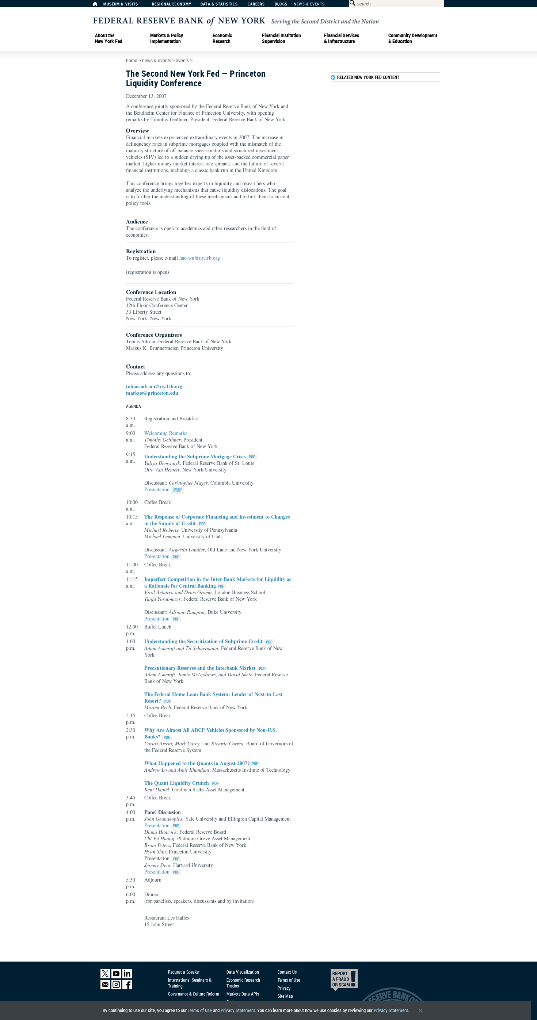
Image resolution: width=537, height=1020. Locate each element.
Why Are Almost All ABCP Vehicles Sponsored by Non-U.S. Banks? (210, 733)
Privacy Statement (238, 1010)
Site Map (285, 996)
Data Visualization (242, 972)
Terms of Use (200, 1010)
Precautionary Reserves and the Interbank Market (200, 668)
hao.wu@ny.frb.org (199, 257)
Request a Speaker (184, 972)
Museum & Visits (120, 4)
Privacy (284, 988)
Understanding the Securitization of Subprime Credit (203, 641)
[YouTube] (116, 977)
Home (131, 60)
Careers (256, 4)
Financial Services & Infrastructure (341, 38)
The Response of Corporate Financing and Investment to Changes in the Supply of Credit (217, 520)
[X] (105, 977)
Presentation (157, 489)
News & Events (309, 4)
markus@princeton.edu (152, 393)
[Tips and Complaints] (334, 982)
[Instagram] (116, 988)
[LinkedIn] (127, 977)
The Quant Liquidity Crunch (176, 783)
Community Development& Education (412, 38)
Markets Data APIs (242, 994)
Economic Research (222, 38)
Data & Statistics (219, 4)
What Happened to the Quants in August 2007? (197, 763)
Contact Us (287, 972)
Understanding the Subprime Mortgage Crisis (194, 456)
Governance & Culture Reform (193, 994)
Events (182, 60)
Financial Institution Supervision (281, 38)
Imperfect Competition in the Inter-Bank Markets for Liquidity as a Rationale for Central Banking (217, 582)
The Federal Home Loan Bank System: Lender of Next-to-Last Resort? (213, 697)
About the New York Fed (108, 38)
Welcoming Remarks (165, 432)
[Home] (99, 5)
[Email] (105, 988)
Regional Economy (171, 4)
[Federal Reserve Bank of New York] (236, 21)
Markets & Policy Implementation (166, 38)
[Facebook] (127, 988)
